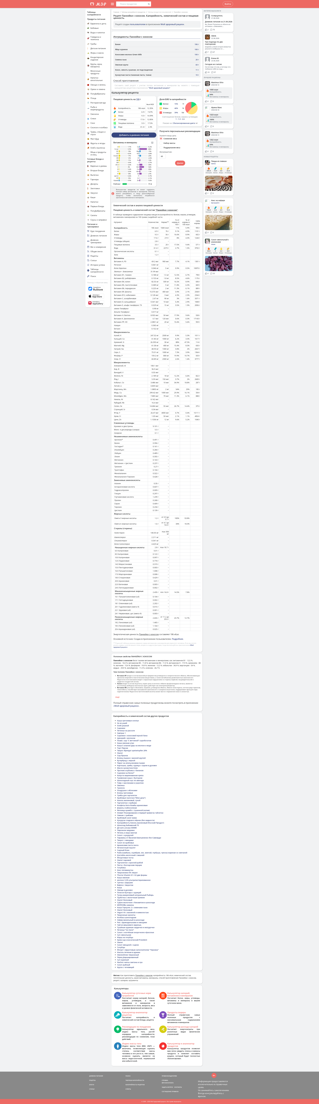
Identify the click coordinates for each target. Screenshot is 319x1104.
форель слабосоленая (127, 808)
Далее (180, 163)
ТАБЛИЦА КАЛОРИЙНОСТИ (134, 1080)
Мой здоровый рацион (172, 24)
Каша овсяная (123, 877)
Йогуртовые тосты (125, 857)
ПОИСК (127, 1076)
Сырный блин (123, 850)
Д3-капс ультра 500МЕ (127, 828)
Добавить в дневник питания (134, 135)
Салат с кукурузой (125, 835)
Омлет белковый (124, 900)
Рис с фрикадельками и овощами (132, 922)
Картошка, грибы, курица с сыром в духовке (137, 765)
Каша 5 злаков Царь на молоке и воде (134, 745)
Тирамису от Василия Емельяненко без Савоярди (139, 838)
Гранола (121, 788)
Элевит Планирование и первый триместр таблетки (140, 813)
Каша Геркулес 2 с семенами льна (132, 907)
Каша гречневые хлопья (128, 720)
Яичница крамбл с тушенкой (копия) (133, 810)
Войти (228, 4)
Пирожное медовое (126, 830)
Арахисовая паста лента (127, 845)
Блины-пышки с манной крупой (131, 758)
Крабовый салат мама (127, 818)
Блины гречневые (125, 793)
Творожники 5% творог (127, 872)
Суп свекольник (124, 935)
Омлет (120, 753)
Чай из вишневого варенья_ (129, 925)
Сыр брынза (122, 755)
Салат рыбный (123, 965)
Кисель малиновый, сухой (128, 800)
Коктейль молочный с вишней (130, 855)
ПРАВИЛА (175, 1091)
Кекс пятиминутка (125, 870)
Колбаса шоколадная (126, 917)
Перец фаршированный (127, 957)
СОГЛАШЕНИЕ (166, 1091)
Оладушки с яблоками (127, 790)
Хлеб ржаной (123, 725)
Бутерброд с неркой (126, 760)
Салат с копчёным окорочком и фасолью (135, 932)
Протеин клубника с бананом (130, 770)
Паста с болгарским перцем (129, 865)
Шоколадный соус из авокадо (130, 780)
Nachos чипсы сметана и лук (130, 962)
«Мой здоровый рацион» (126, 705)
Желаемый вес (166, 152)
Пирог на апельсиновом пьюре (131, 763)
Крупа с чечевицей (125, 967)
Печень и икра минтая (127, 833)
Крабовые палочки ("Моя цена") (131, 798)
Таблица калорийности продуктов (133, 12)
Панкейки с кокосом (181, 12)
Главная (116, 12)
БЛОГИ (91, 1085)
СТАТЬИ (91, 1089)
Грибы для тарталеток (127, 795)
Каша (119, 887)
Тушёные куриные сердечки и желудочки (135, 927)
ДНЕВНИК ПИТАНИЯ (96, 1076)
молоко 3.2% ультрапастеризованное (134, 880)
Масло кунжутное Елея (127, 768)
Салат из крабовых (125, 843)
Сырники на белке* (125, 773)
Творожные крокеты (126, 915)
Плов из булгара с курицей (129, 892)
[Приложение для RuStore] (97, 289)
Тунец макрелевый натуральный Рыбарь (135, 895)
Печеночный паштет (126, 847)
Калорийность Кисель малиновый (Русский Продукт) (140, 823)
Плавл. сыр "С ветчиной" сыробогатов (134, 740)
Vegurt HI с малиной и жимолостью (133, 912)
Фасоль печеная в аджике (128, 952)
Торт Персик (122, 748)
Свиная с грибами (125, 815)
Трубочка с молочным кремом (131, 897)
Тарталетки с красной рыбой (130, 862)
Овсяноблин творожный (128, 955)
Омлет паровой (124, 860)
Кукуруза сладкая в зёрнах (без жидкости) (136, 820)
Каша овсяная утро (125, 743)
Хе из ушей (122, 723)
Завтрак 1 (121, 733)
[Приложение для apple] (97, 296)
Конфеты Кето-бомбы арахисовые (132, 805)
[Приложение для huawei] (97, 302)
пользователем (138, 24)
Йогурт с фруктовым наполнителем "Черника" (138, 950)
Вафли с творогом (125, 885)
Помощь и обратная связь (97, 282)
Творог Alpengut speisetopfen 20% (132, 750)
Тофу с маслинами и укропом (130, 783)
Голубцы (121, 947)
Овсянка (120, 785)
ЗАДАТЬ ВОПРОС (167, 1087)
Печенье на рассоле (126, 730)
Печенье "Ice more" (125, 930)
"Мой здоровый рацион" (159, 88)
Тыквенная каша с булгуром (129, 778)
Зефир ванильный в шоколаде (130, 920)
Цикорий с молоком (126, 738)
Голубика (121, 867)
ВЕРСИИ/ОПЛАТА (167, 1083)
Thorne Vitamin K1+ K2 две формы (132, 875)
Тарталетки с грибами (127, 803)
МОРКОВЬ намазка (125, 905)
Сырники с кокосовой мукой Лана (132, 735)
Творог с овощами (125, 840)
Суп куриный (123, 960)
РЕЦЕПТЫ (92, 1080)
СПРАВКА (165, 1080)
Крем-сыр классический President (132, 940)
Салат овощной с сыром (128, 945)
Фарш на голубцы (125, 937)
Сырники (121, 728)
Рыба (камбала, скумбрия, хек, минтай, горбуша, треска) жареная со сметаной (152, 852)
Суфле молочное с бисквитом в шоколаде (136, 902)
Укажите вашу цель (168, 136)
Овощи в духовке (125, 890)
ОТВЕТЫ (128, 1089)
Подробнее (177, 639)
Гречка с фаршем (125, 882)
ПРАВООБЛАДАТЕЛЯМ (169, 1076)
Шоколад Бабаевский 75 (128, 825)
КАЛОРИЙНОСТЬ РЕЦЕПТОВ (135, 1085)
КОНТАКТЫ (178, 1087)
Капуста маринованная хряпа (130, 775)
